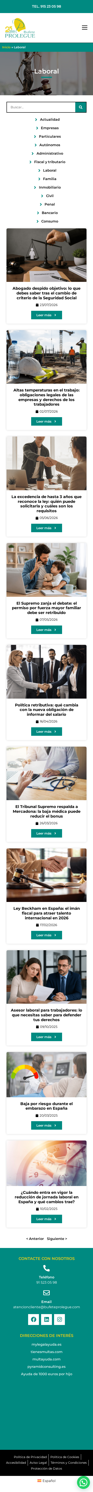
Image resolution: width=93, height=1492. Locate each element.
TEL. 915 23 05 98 (46, 6)
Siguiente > (57, 1239)
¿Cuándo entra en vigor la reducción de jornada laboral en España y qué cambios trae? (47, 1197)
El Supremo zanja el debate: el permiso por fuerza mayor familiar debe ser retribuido (46, 608)
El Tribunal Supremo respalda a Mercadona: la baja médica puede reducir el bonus (46, 811)
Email (46, 1302)
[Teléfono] (46, 1268)
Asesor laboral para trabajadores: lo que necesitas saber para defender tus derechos (46, 1015)
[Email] (46, 1293)
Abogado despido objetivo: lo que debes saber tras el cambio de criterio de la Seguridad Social (46, 293)
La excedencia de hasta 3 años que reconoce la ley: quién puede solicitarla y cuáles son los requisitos (46, 503)
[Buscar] (80, 107)
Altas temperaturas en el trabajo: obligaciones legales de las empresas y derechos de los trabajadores (46, 397)
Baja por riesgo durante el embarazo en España (46, 1106)
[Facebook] (33, 1319)
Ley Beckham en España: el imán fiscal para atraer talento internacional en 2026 (46, 913)
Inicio (6, 47)
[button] (85, 27)
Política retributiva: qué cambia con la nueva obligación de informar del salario (46, 710)
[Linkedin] (46, 1319)
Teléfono (46, 1277)
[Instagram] (59, 1319)
